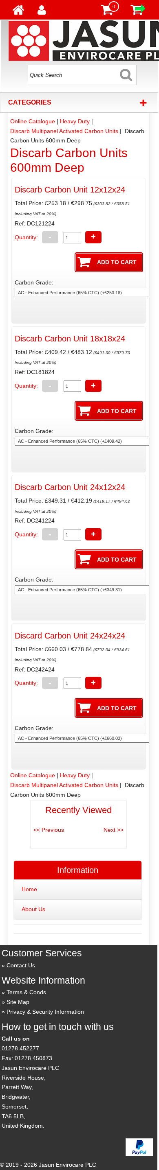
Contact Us (21, 965)
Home (29, 889)
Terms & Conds (26, 992)
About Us (33, 909)
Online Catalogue (32, 121)
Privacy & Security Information (45, 1011)
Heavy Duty (75, 121)
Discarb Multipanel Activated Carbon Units (64, 131)
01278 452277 (20, 1048)
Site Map (18, 1002)
